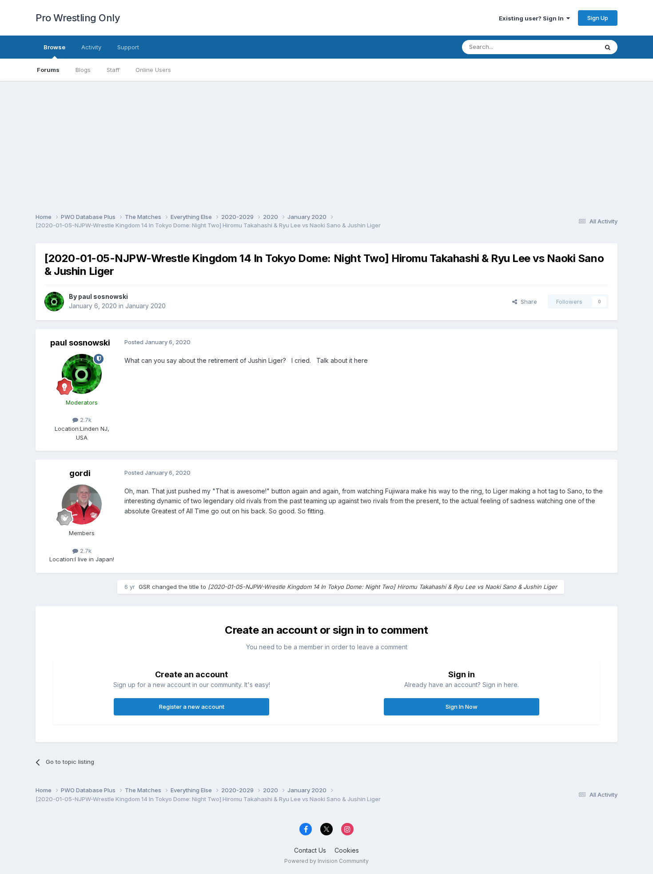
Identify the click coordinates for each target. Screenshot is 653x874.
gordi (80, 473)
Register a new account (191, 706)
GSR (144, 586)
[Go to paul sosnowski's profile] (54, 301)
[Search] (607, 47)
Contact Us (310, 850)
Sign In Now (462, 706)
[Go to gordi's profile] (82, 504)
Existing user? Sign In (532, 18)
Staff (113, 69)
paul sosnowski (103, 296)
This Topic (572, 47)
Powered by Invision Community (326, 861)
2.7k (85, 419)
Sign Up (597, 17)
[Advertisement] (326, 143)
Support (128, 47)
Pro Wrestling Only (78, 18)
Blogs (83, 69)
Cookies (346, 850)
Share (527, 301)
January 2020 (145, 306)
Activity (91, 47)
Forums (48, 69)
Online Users (153, 69)
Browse (54, 47)
